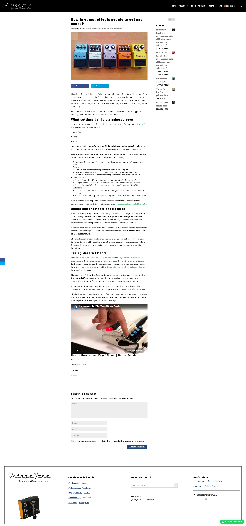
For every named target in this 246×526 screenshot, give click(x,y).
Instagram (84, 503)
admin (75, 29)
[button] (232, 522)
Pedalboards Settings (94, 29)
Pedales (86, 493)
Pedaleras (86, 488)
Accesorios (86, 498)
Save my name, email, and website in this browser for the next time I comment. (108, 441)
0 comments (118, 29)
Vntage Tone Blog (107, 29)
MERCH (193, 6)
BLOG (220, 6)
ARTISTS (201, 6)
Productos (82, 483)
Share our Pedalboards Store (206, 486)
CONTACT (211, 6)
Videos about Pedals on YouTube (208, 481)
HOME (174, 6)
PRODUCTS (183, 6)
